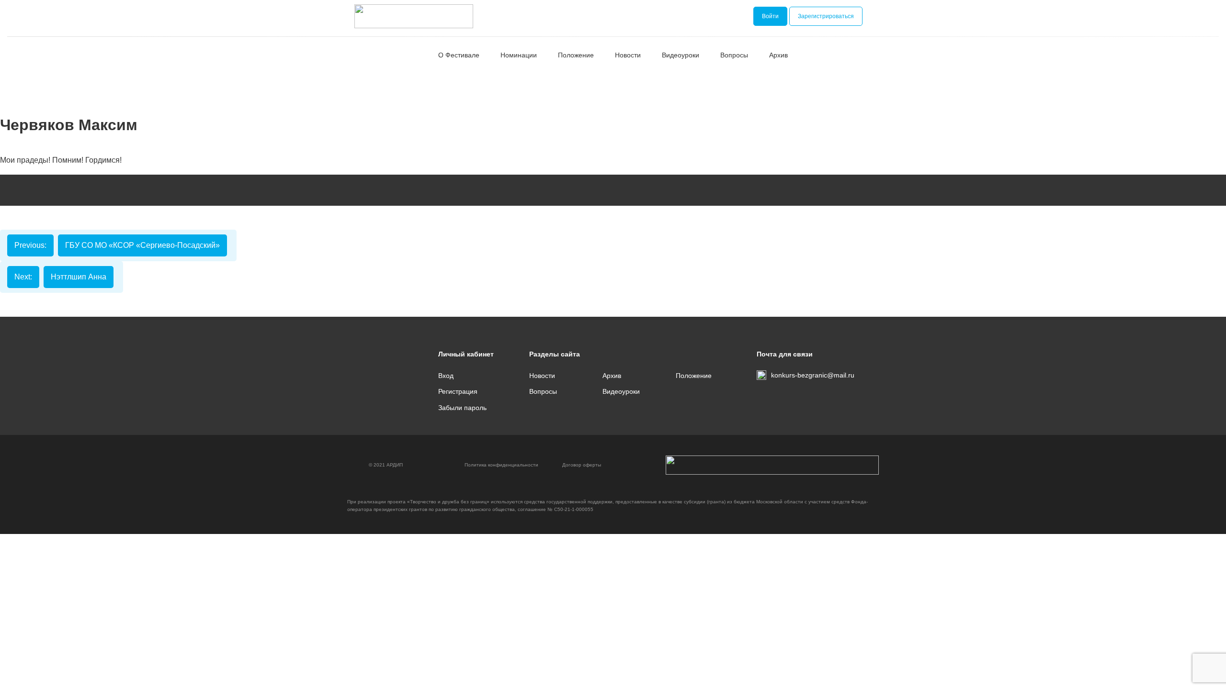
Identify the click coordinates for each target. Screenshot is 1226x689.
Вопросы (734, 55)
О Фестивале (458, 55)
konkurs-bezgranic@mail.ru (812, 375)
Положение (576, 55)
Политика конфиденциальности (501, 464)
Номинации (518, 55)
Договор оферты (581, 464)
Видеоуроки (680, 55)
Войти (770, 16)
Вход (446, 375)
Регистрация (457, 391)
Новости (628, 55)
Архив (778, 55)
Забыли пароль (462, 407)
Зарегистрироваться (826, 16)
